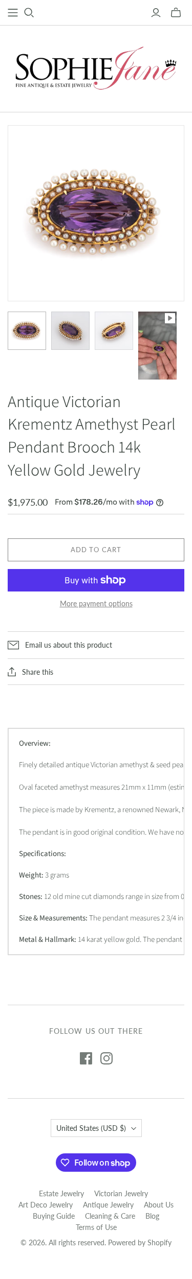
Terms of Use (96, 1227)
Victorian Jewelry (121, 1193)
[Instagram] (106, 1058)
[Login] (156, 12)
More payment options (96, 603)
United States (91, 1128)
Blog (152, 1216)
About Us (159, 1204)
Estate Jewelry (61, 1193)
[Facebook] (86, 1058)
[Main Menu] (13, 13)
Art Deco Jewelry (45, 1204)
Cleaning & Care (110, 1216)
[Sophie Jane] (96, 66)
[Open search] (29, 13)
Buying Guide (54, 1216)
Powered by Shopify (140, 1242)
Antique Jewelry (108, 1204)
